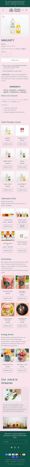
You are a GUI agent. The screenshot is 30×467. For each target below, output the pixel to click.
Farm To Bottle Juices (14, 459)
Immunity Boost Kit (7, 244)
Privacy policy (21, 461)
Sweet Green (8, 184)
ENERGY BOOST (7, 161)
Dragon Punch (22, 138)
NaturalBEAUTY (22, 184)
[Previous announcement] (2, 3)
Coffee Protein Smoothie (7, 319)
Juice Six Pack (8, 220)
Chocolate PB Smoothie (22, 319)
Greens (22, 161)
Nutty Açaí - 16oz (22, 364)
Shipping (3, 46)
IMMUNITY (7, 138)
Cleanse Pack (22, 220)
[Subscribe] (25, 442)
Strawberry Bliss (7, 291)
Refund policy (13, 461)
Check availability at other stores (12, 71)
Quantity (3, 51)
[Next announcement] (27, 3)
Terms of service (11, 464)
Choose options (22, 226)
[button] (3, 10)
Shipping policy (20, 464)
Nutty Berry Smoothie (22, 292)
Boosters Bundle (22, 242)
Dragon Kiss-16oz (8, 364)
